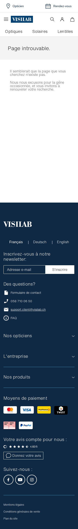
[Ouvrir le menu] (7, 19)
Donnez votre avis (26, 455)
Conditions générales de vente (21, 511)
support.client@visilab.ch (28, 310)
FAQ (14, 318)
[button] (62, 19)
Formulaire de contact (26, 292)
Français (16, 242)
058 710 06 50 (21, 301)
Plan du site (10, 518)
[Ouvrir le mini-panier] (72, 19)
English (63, 242)
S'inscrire (59, 269)
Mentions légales (13, 505)
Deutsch (40, 242)
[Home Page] (22, 19)
